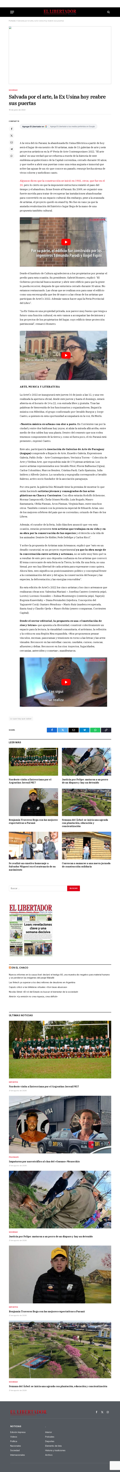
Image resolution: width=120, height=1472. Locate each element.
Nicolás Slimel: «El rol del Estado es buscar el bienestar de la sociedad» (43, 992)
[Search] (108, 12)
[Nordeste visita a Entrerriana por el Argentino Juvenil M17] (33, 762)
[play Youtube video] (66, 242)
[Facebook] (11, 129)
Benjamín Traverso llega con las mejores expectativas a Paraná (33, 821)
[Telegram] (11, 149)
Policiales (14, 1157)
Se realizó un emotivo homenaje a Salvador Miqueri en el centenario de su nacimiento (32, 866)
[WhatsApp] (11, 156)
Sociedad (13, 90)
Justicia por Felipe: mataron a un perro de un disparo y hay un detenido (85, 781)
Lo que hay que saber (21, 718)
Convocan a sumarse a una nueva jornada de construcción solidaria (86, 865)
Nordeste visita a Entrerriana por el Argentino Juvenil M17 (30, 781)
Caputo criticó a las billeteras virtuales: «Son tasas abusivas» (38, 987)
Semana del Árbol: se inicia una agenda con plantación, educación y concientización (85, 823)
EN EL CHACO (20, 967)
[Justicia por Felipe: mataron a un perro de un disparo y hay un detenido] (86, 762)
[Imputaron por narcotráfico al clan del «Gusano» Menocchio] (60, 1124)
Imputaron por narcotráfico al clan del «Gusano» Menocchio (44, 1161)
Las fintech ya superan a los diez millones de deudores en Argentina (42, 982)
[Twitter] (11, 135)
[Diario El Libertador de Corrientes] (60, 12)
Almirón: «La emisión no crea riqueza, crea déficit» (33, 996)
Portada (12, 21)
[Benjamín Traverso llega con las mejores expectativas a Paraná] (33, 802)
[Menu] (12, 12)
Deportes (13, 1082)
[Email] (11, 142)
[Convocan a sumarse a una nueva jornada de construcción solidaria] (86, 846)
